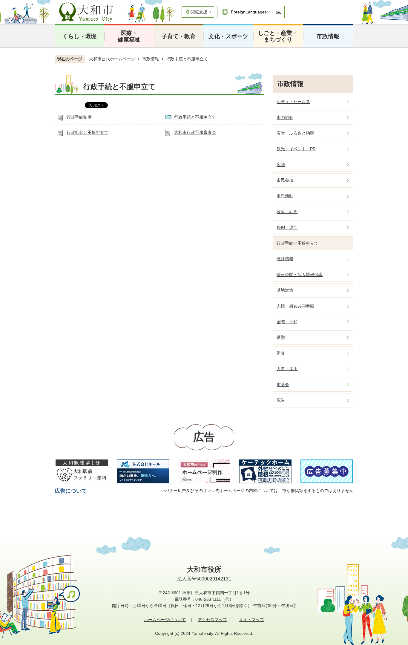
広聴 (281, 164)
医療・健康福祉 (129, 36)
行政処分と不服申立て (87, 132)
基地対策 (285, 290)
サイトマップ (251, 619)
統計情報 (285, 258)
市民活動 (285, 196)
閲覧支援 (199, 12)
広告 (281, 400)
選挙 (281, 337)
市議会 (283, 384)
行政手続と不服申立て (195, 117)
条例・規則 (287, 227)
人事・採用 (287, 368)
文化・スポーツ (228, 36)
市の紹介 (285, 117)
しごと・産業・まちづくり (278, 36)
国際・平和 (287, 321)
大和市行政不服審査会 (195, 132)
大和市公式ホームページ (112, 58)
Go (278, 12)
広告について (71, 491)
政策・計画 (287, 211)
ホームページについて (165, 619)
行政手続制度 (79, 117)
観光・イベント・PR (296, 148)
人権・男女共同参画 (295, 306)
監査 (281, 353)
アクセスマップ (212, 619)
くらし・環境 (79, 36)
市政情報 (328, 36)
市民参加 (285, 180)
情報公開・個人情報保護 (300, 274)
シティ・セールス (293, 101)
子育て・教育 (179, 36)
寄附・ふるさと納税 (295, 133)
